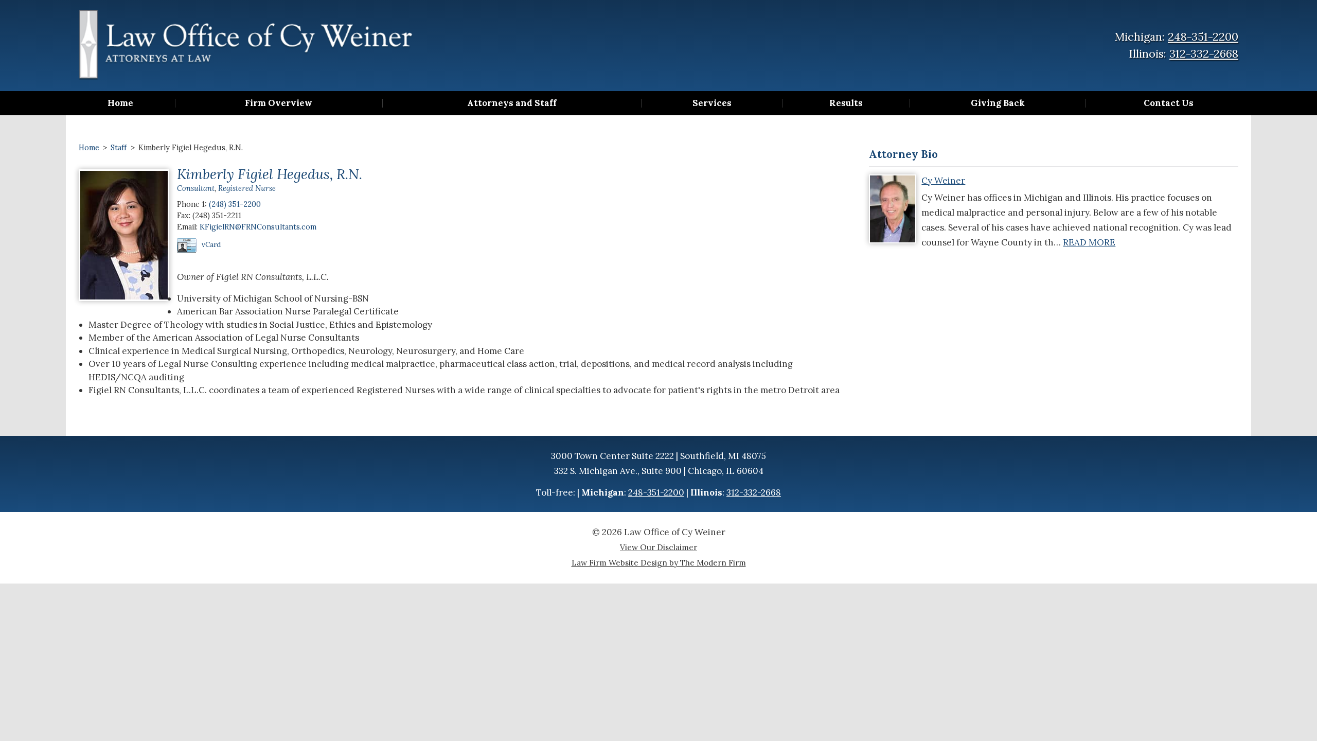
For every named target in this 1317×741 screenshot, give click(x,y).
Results (846, 103)
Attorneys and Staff (512, 103)
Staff (119, 147)
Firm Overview (278, 103)
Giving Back (998, 103)
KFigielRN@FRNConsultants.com (258, 227)
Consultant (196, 188)
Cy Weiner (943, 180)
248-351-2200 (1203, 36)
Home (120, 103)
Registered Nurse (247, 188)
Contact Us (1169, 103)
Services (712, 103)
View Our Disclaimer (658, 547)
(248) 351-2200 (235, 204)
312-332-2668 (1203, 53)
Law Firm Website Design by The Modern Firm (659, 563)
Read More (1089, 242)
